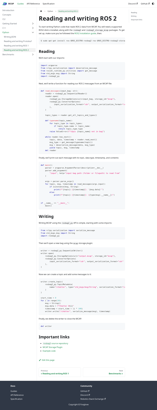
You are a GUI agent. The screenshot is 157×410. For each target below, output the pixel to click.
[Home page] (41, 11)
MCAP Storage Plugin (52, 347)
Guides (20, 3)
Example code (49, 351)
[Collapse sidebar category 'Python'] (33, 32)
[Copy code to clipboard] (122, 40)
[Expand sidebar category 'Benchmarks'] (33, 54)
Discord (132, 3)
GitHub (144, 3)
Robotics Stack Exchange (92, 399)
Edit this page (48, 360)
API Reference (33, 3)
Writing (133, 16)
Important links (136, 20)
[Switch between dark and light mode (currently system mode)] (153, 4)
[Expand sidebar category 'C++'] (33, 28)
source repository (55, 343)
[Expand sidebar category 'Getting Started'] (33, 24)
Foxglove (84, 404)
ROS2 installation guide (85, 33)
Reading (134, 12)
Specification (49, 3)
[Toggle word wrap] (117, 40)
